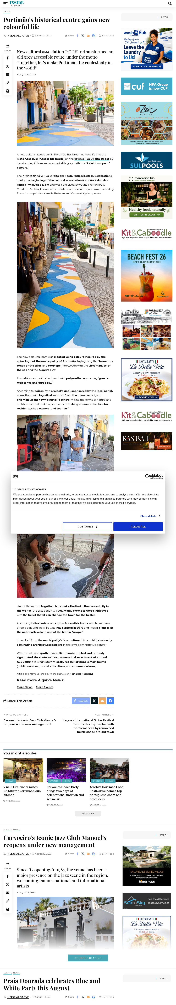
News (6, 12)
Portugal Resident (81, 673)
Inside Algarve (18, 35)
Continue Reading (88, 958)
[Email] (88, 35)
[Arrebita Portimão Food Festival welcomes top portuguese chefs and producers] (109, 770)
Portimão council (46, 623)
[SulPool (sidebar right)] (146, 160)
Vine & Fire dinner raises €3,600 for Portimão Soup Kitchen (22, 791)
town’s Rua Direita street (91, 158)
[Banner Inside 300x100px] (146, 86)
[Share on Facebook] (77, 35)
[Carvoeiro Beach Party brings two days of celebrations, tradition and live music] (66, 770)
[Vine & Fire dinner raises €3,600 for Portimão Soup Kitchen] (23, 770)
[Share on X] (82, 35)
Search (165, 17)
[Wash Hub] (146, 49)
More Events (44, 687)
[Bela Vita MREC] (146, 379)
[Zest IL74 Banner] (146, 123)
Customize (85, 526)
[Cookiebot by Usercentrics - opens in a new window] (148, 476)
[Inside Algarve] (16, 3)
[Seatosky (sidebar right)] (147, 900)
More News (24, 687)
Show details (148, 516)
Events (54, 781)
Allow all (138, 526)
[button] (6, 3)
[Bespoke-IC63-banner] (147, 865)
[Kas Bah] (146, 441)
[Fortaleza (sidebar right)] (146, 329)
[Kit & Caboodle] (146, 234)
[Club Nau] (146, 275)
